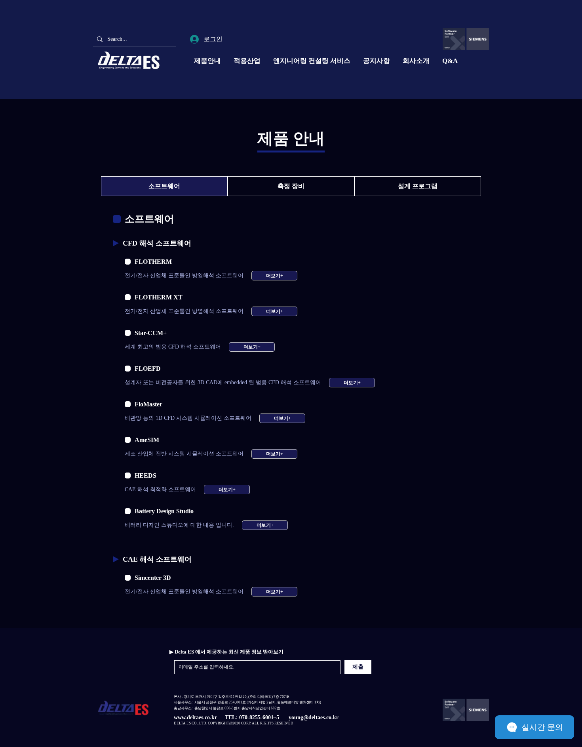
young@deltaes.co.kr (314, 717)
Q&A (450, 61)
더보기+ (274, 275)
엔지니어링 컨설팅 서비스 (311, 61)
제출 (357, 667)
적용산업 (247, 61)
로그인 (213, 39)
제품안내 (207, 61)
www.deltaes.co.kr (195, 717)
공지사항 (376, 61)
